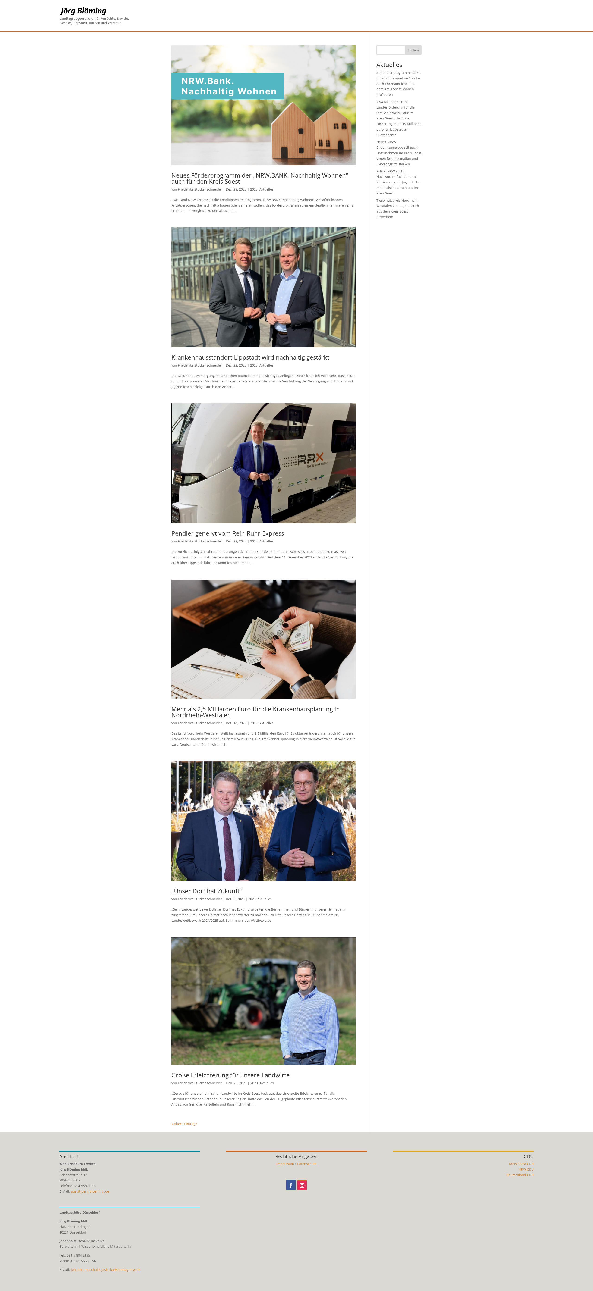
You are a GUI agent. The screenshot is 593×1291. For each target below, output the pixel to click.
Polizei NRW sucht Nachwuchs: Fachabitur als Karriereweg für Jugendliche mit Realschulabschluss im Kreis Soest (398, 182)
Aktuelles (266, 189)
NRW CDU (526, 1169)
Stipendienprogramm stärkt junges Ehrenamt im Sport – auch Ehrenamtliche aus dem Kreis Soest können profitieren (398, 83)
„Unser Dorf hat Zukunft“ (206, 891)
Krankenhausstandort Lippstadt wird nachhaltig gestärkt (250, 357)
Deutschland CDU (520, 1175)
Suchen (413, 50)
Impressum (285, 1164)
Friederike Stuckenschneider (200, 189)
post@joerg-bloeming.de (90, 1191)
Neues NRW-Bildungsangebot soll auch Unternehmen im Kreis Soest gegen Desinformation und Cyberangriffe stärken (398, 153)
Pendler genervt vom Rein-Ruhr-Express (227, 533)
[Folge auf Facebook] (291, 1185)
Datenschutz (306, 1164)
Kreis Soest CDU (521, 1164)
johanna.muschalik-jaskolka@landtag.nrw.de (105, 1269)
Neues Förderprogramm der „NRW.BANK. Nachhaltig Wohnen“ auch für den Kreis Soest (259, 178)
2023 (254, 189)
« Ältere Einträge (184, 1124)
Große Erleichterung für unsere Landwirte (230, 1075)
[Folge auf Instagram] (302, 1185)
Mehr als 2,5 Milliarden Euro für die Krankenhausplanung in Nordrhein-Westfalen (255, 712)
